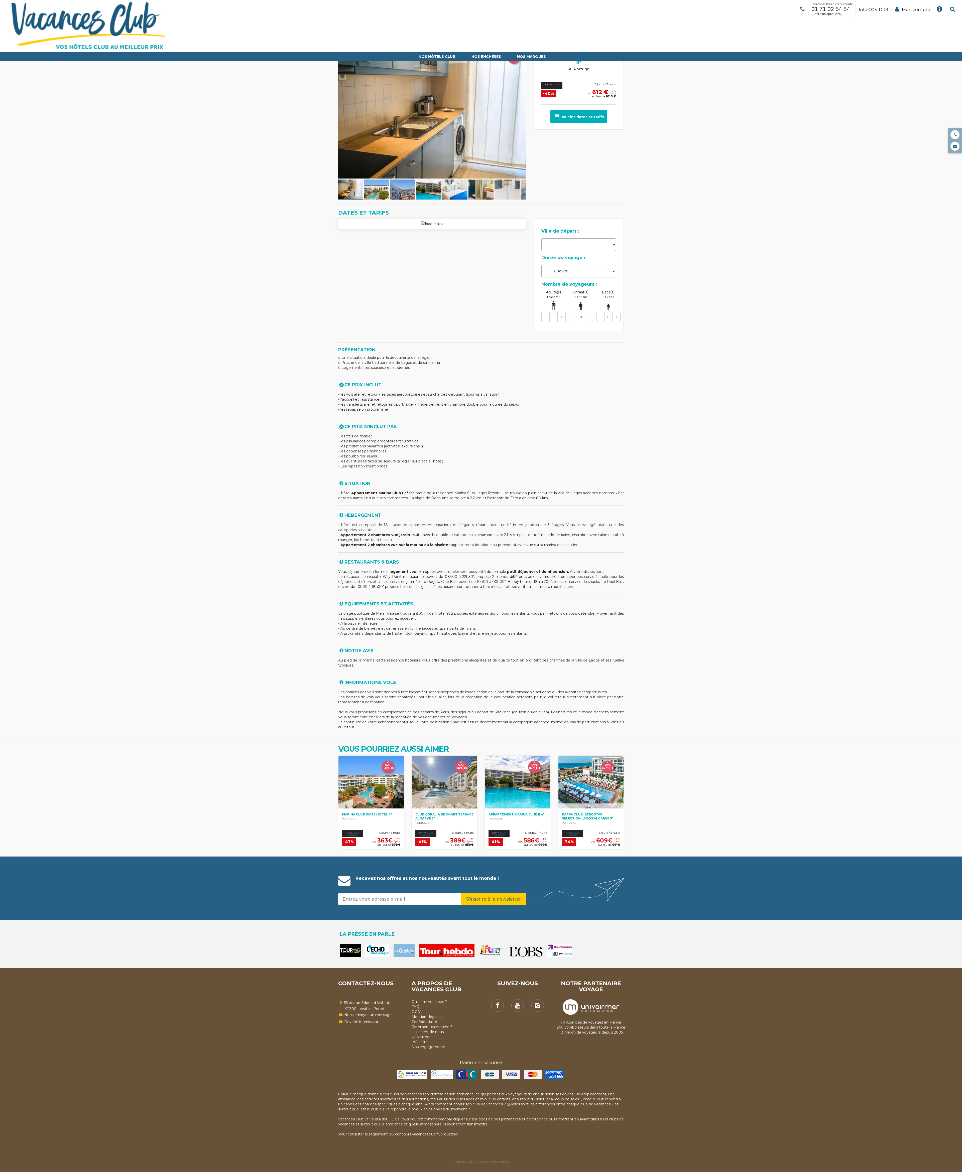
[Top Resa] (492, 950)
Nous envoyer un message (367, 1015)
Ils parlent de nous (428, 1032)
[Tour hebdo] (446, 950)
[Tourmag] (350, 950)
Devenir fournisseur (360, 1022)
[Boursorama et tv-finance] (559, 950)
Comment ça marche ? (432, 1027)
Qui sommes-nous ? (429, 1001)
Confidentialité (424, 1022)
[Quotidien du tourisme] (404, 950)
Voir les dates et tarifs (582, 117)
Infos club (420, 1042)
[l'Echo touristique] (377, 950)
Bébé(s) (608, 294)
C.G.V (416, 1012)
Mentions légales (426, 1017)
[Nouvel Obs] (526, 952)
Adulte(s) (553, 294)
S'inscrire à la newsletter (493, 899)
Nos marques (531, 56)
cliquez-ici (449, 1134)
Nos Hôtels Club (437, 56)
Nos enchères (486, 56)
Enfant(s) (580, 294)
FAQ (415, 1006)
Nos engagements (428, 1047)
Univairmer (421, 1037)
